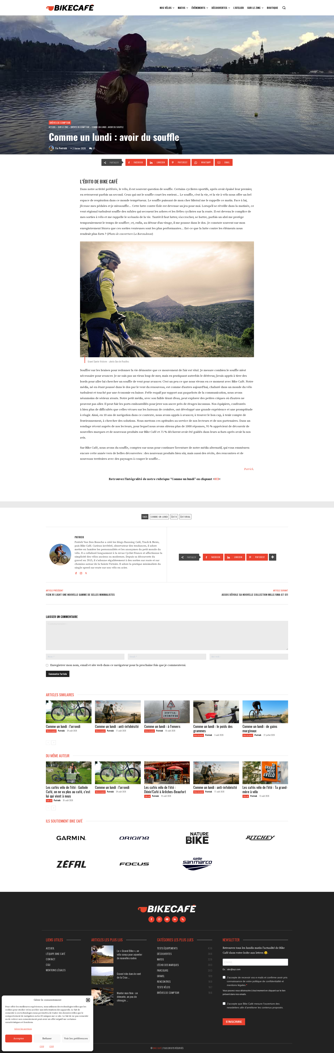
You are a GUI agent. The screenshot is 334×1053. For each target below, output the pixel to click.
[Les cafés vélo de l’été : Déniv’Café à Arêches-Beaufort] (167, 772)
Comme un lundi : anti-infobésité (117, 726)
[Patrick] (52, 148)
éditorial (185, 516)
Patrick (63, 148)
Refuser (46, 1038)
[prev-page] (48, 742)
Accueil (52, 127)
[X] (86, 572)
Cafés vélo (49, 800)
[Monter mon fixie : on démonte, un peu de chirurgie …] (102, 996)
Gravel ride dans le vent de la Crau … (129, 975)
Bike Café (157, 1048)
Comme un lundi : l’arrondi (63, 726)
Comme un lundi (159, 516)
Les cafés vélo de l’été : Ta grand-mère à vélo (265, 789)
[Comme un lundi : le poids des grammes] (216, 711)
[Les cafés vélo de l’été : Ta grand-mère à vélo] (265, 772)
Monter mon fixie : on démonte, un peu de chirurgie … (127, 996)
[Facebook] (76, 572)
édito (174, 516)
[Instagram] (81, 572)
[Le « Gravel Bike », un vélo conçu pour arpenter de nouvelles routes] (102, 954)
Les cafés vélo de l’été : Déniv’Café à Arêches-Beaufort (165, 789)
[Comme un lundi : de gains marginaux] (265, 711)
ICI (216, 479)
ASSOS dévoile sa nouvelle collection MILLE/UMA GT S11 (255, 594)
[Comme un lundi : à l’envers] (167, 711)
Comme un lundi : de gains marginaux (259, 728)
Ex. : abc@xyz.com (231, 969)
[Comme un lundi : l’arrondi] (69, 711)
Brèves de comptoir (60, 122)
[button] (88, 1000)
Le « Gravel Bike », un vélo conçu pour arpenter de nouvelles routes (129, 954)
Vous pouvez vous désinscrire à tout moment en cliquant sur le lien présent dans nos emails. (254, 992)
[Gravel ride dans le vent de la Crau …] (102, 975)
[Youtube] (167, 919)
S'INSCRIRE (234, 1021)
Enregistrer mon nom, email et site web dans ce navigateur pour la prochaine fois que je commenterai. (118, 665)
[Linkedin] (175, 919)
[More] (272, 557)
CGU (42, 1046)
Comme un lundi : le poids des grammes (213, 728)
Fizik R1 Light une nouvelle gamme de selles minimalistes (80, 594)
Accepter (18, 1038)
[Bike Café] (70, 7)
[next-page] (53, 742)
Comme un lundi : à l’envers (162, 726)
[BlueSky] (183, 919)
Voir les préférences (76, 1038)
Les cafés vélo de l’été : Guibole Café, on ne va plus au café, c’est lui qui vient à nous (68, 791)
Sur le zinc (63, 127)
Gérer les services (23, 1029)
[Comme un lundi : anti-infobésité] (118, 711)
